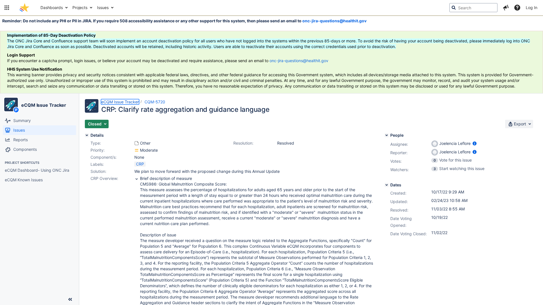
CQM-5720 (155, 101)
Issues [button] (103, 7)
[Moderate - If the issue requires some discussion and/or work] (136, 150)
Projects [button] (79, 7)
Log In (531, 7)
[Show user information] (474, 143)
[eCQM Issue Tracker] (11, 104)
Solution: (98, 171)
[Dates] (387, 185)
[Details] (87, 135)
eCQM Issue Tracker (43, 105)
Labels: (97, 164)
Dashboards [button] (51, 7)
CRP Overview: (104, 178)
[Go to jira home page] (24, 7)
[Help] (517, 7)
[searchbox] (473, 7)
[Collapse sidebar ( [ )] (70, 299)
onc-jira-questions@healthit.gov (334, 20)
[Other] (136, 143)
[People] (387, 135)
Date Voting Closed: (408, 233)
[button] (7, 7)
